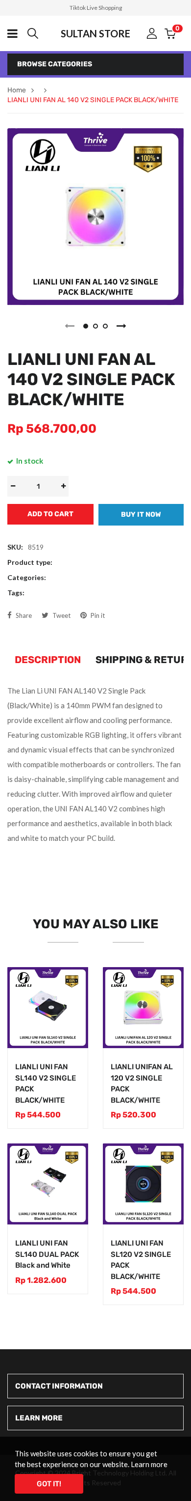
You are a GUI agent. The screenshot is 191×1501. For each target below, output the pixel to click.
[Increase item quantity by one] (63, 486)
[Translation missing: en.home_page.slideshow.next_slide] (121, 326)
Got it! (49, 1483)
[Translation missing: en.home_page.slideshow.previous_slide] (69, 326)
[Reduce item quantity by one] (12, 486)
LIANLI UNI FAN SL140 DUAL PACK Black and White (47, 1254)
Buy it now (141, 514)
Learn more (149, 1464)
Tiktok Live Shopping (96, 7)
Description (48, 660)
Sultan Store (95, 33)
